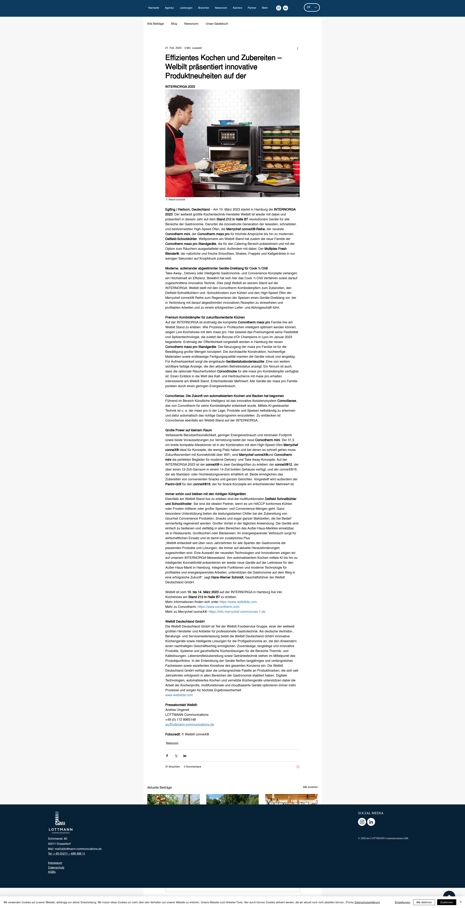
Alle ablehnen (424, 902)
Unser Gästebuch (217, 24)
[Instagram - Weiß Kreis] (362, 822)
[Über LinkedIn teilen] (185, 755)
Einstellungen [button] (402, 902)
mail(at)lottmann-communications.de (78, 849)
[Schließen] (460, 902)
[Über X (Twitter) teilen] (176, 755)
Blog (174, 24)
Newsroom (191, 24)
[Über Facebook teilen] (167, 755)
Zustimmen (446, 902)
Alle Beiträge (155, 24)
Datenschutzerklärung (367, 902)
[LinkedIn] (285, 8)
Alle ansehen (310, 787)
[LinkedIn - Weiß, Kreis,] (371, 822)
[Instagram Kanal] (278, 8)
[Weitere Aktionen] (297, 48)
